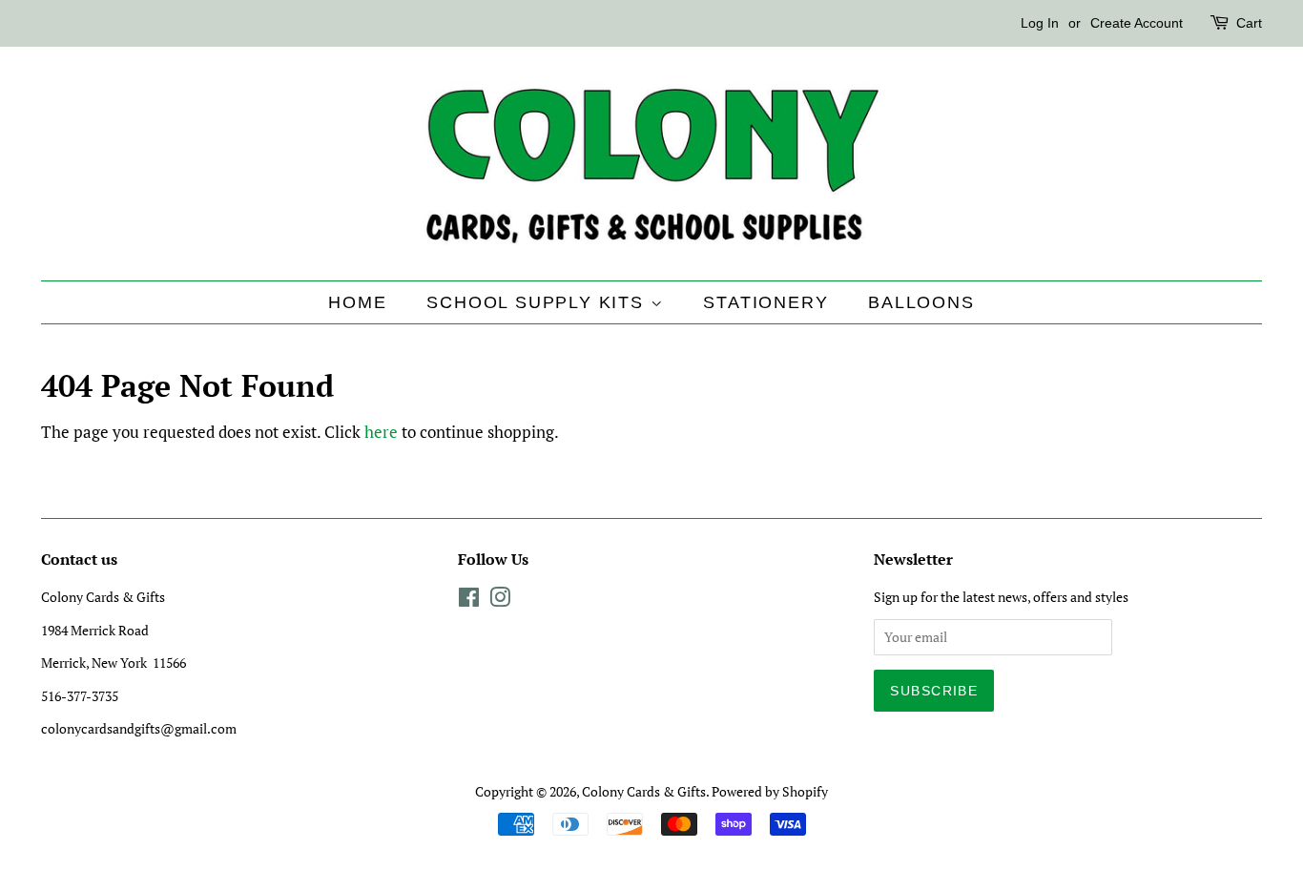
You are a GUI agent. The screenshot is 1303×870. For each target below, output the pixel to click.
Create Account (1136, 23)
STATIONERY (765, 302)
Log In (1040, 23)
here (381, 432)
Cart (1249, 23)
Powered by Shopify (770, 791)
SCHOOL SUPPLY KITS (538, 302)
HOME (357, 302)
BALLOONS (921, 302)
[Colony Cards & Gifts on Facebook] (469, 600)
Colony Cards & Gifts (644, 791)
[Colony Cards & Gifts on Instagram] (499, 600)
